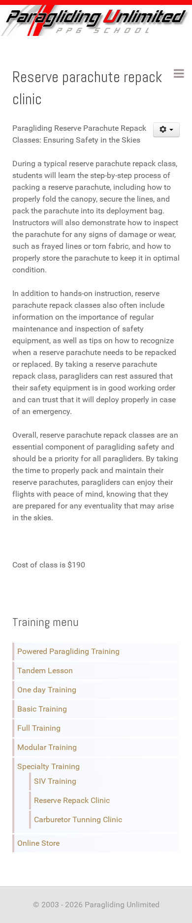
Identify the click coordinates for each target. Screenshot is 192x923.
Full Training (39, 728)
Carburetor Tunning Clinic (78, 819)
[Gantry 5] (96, 20)
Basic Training (42, 709)
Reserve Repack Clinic (72, 800)
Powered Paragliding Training (68, 651)
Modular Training (47, 747)
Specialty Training (48, 766)
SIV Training (55, 781)
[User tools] (166, 129)
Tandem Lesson (45, 670)
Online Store (38, 843)
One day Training (46, 689)
